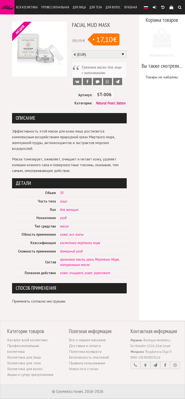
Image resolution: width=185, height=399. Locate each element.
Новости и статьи (83, 368)
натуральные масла (75, 264)
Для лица (79, 7)
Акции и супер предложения (30, 374)
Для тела (95, 7)
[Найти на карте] (145, 365)
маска (64, 226)
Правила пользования (87, 363)
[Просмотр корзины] (171, 7)
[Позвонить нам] (136, 365)
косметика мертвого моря (80, 243)
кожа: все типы (72, 234)
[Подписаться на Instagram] (175, 365)
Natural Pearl (105, 103)
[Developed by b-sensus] (118, 392)
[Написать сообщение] (155, 365)
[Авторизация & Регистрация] (154, 7)
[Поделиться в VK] (77, 81)
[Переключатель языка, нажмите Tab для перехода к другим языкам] (146, 7)
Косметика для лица (24, 357)
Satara (121, 103)
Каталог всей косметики (27, 339)
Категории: (83, 103)
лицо (63, 201)
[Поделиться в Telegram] (117, 81)
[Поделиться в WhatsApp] (107, 81)
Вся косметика (27, 7)
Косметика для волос (25, 368)
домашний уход (71, 251)
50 (61, 192)
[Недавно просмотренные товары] (163, 7)
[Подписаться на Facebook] (165, 365)
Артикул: (85, 95)
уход (63, 217)
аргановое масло (72, 259)
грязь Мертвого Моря (102, 259)
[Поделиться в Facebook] (87, 81)
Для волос (113, 7)
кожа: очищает (71, 273)
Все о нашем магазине (87, 339)
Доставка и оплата (85, 345)
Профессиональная (55, 7)
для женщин (69, 209)
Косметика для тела (24, 363)
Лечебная (130, 7)
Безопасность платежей (89, 357)
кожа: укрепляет (97, 273)
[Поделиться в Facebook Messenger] (97, 81)
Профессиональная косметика (23, 348)
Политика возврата (85, 351)
